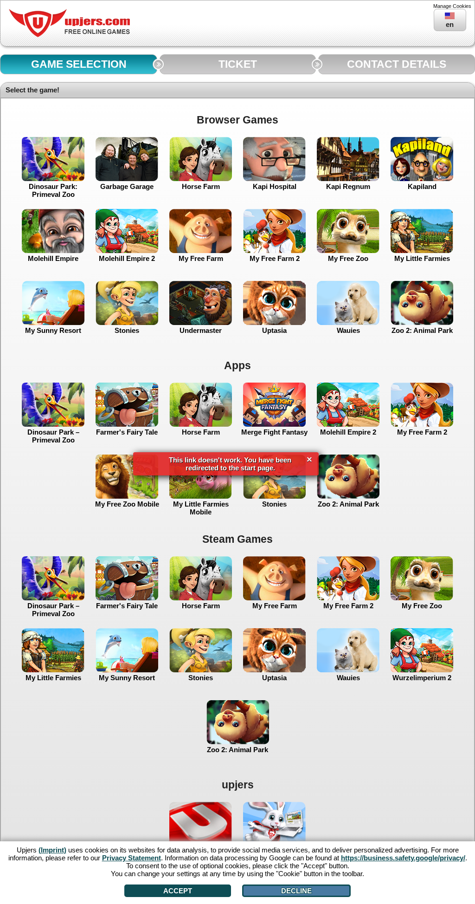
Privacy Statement (131, 858)
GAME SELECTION (79, 64)
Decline (296, 891)
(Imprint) (52, 850)
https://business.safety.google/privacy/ (403, 858)
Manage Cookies (452, 6)
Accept (177, 891)
